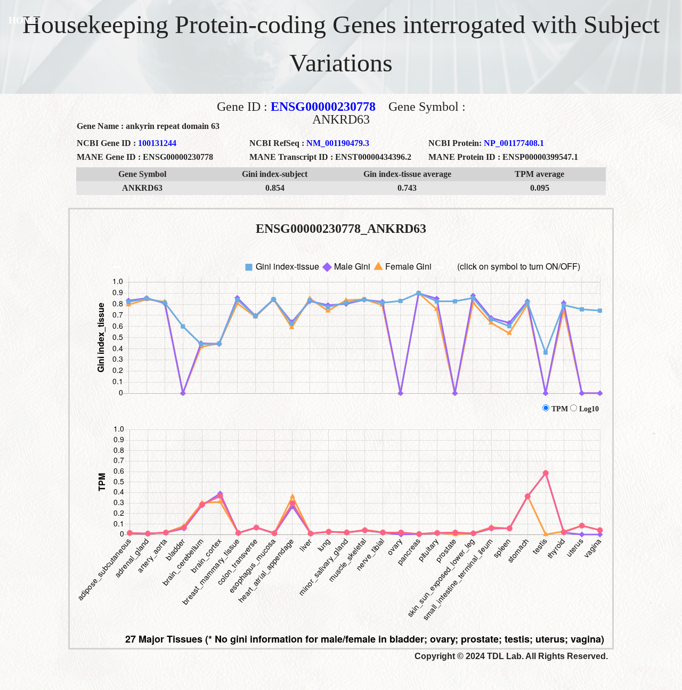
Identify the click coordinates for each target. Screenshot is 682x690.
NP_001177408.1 (514, 143)
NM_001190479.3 (337, 143)
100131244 (157, 143)
